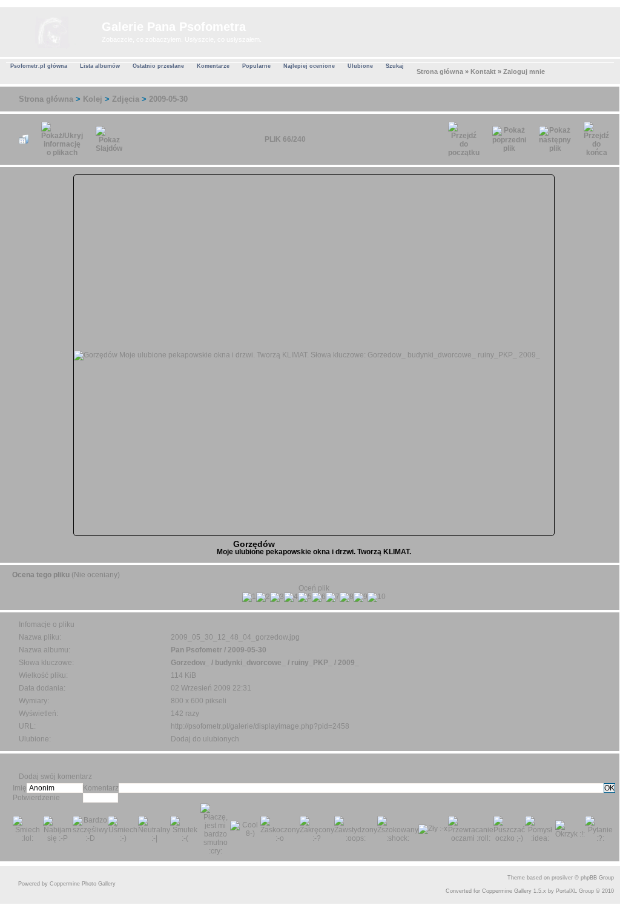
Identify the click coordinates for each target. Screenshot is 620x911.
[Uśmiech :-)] (123, 829)
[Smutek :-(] (185, 829)
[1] (249, 597)
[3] (277, 597)
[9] (361, 597)
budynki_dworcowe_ (250, 662)
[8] (347, 597)
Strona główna (440, 71)
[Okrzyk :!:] (570, 829)
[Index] (52, 30)
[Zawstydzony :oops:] (355, 829)
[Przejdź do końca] (596, 139)
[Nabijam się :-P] (58, 829)
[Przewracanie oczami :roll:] (470, 829)
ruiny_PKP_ (311, 662)
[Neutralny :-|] (154, 829)
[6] (319, 597)
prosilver (562, 878)
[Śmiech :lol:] (28, 829)
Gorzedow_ (190, 662)
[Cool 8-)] (245, 829)
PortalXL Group (575, 891)
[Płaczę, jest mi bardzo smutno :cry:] (215, 829)
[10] (377, 597)
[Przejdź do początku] (464, 139)
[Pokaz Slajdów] (109, 139)
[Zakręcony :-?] (317, 829)
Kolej (92, 99)
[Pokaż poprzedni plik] (509, 139)
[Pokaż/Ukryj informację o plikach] (62, 139)
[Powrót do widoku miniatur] (24, 139)
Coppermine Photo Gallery (83, 884)
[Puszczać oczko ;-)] (509, 829)
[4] (291, 597)
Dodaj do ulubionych (205, 739)
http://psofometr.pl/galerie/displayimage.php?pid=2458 (260, 726)
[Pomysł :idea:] (540, 829)
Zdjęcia (125, 99)
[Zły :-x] (432, 829)
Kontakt (483, 71)
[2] (263, 597)
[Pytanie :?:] (600, 829)
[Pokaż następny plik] (555, 139)
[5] (305, 597)
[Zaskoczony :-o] (280, 829)
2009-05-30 (168, 99)
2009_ (348, 662)
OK (609, 788)
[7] (333, 597)
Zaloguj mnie (524, 71)
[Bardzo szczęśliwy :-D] (90, 829)
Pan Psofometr (196, 650)
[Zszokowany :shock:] (397, 829)
